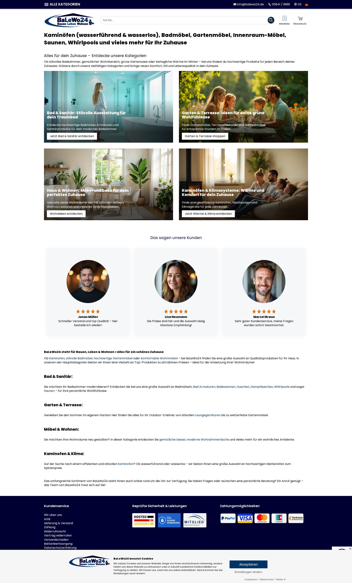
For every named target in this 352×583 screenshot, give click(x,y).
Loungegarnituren (208, 415)
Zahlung (49, 527)
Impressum (251, 579)
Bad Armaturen (204, 387)
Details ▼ (281, 579)
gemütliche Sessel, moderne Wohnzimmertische (194, 439)
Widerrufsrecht (55, 531)
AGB (47, 519)
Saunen (49, 391)
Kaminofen (57, 358)
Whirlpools (281, 387)
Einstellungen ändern (248, 572)
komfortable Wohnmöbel (159, 358)
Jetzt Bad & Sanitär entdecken (72, 136)
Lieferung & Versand (58, 523)
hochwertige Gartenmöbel (113, 358)
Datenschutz (267, 579)
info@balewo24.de (250, 4)
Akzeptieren (248, 564)
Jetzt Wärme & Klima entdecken (208, 214)
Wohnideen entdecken (66, 214)
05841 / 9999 (280, 4)
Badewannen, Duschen (233, 387)
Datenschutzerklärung (60, 548)
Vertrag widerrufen (58, 536)
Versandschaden (56, 540)
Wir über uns (53, 515)
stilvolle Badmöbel (79, 358)
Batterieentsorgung (58, 544)
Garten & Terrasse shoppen (205, 136)
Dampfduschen (262, 387)
